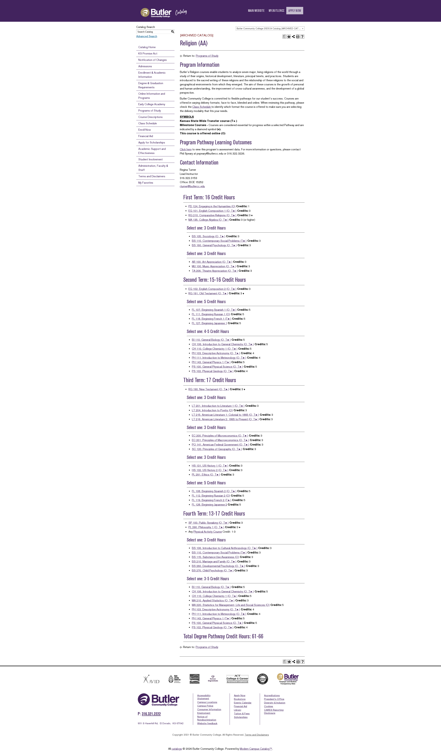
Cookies (268, 706)
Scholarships (241, 717)
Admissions (145, 66)
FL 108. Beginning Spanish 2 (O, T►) (214, 491)
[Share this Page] (293, 36)
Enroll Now (144, 129)
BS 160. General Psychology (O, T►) (214, 245)
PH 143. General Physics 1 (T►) (211, 362)
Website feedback (207, 723)
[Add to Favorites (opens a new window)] (289, 36)
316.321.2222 (151, 713)
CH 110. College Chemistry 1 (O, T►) (215, 348)
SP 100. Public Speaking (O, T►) (208, 522)
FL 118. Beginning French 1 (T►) (211, 318)
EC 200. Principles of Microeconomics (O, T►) (220, 435)
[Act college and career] (237, 679)
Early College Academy (151, 104)
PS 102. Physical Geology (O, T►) (213, 371)
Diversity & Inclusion (274, 702)
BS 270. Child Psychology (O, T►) (213, 570)
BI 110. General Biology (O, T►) (211, 339)
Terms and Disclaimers (151, 176)
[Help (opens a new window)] (302, 36)
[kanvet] (194, 679)
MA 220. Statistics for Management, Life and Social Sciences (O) (231, 605)
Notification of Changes (152, 60)
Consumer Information (209, 709)
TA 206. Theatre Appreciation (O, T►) (215, 270)
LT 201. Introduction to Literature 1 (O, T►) (218, 405)
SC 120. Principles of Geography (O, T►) (217, 449)
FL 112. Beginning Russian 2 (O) (211, 495)
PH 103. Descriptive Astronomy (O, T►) (216, 353)
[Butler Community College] (163, 20)
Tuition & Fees (242, 713)
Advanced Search (146, 36)
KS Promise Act (147, 53)
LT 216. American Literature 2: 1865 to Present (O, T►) (225, 419)
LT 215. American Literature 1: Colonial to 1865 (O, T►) (225, 414)
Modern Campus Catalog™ (256, 748)
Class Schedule (147, 123)
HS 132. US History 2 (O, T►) (210, 470)
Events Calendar (243, 702)
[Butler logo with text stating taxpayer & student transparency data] (287, 679)
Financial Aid (145, 136)
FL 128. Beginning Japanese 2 (209, 504)
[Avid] (151, 679)
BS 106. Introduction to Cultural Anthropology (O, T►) (225, 548)
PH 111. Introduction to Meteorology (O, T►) (219, 357)
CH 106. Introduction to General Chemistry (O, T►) (223, 344)
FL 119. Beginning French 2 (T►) (211, 500)
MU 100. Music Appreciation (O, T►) (214, 266)
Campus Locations (207, 702)
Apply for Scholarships (151, 142)
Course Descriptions (150, 117)
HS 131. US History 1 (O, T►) (210, 465)
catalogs (177, 748)
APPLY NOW (294, 11)
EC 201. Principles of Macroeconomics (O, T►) (220, 440)
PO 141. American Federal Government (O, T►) (220, 444)
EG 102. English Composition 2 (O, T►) (212, 289)
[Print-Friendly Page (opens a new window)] (298, 36)
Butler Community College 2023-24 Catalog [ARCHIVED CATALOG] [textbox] (270, 28)
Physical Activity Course (207, 531)
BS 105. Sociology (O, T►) (208, 236)
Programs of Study (149, 110)
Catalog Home (147, 47)
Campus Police (205, 705)
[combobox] (270, 28)
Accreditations (272, 695)
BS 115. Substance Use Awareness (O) (215, 557)
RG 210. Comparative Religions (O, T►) (212, 215)
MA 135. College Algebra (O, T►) (208, 219)
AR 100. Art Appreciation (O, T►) (212, 261)
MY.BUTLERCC (276, 11)
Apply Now (239, 695)
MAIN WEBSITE (256, 11)
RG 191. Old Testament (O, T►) (208, 293)
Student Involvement (150, 159)
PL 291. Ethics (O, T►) (206, 474)
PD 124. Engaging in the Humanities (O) (211, 206)
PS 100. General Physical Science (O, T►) (217, 366)
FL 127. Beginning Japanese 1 (209, 323)
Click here (186, 149)
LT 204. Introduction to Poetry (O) (212, 410)
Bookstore (239, 699)
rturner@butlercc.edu (192, 186)
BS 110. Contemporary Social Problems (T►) (219, 240)
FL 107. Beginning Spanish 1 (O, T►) (214, 309)
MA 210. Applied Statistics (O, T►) (213, 600)
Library (237, 710)
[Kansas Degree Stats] (213, 678)
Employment (203, 713)
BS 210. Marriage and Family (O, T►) (214, 561)
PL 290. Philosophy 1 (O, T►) (206, 527)
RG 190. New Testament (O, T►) (208, 389)
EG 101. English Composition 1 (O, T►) (212, 210)
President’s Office (274, 699)
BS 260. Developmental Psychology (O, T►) (218, 566)
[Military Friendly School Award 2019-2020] (262, 679)
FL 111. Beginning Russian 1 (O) (211, 314)
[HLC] (174, 679)
